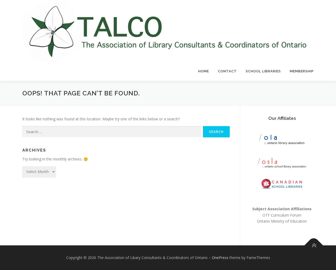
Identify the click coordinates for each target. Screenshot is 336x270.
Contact (227, 71)
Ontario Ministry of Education (282, 221)
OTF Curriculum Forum (281, 215)
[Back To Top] (313, 245)
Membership (302, 71)
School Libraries (263, 71)
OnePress (220, 257)
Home (203, 71)
